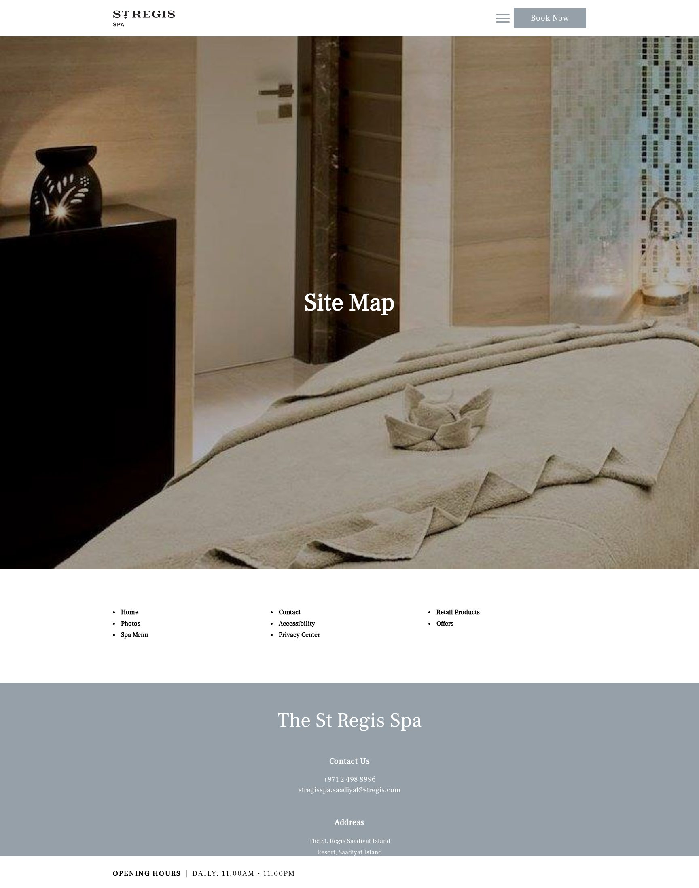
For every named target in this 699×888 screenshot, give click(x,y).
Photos (130, 623)
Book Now (550, 18)
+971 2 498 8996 (350, 779)
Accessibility (297, 623)
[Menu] (503, 18)
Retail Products (458, 612)
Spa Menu (134, 635)
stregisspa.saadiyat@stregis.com (349, 790)
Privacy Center (299, 635)
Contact (290, 612)
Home (129, 612)
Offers (444, 623)
